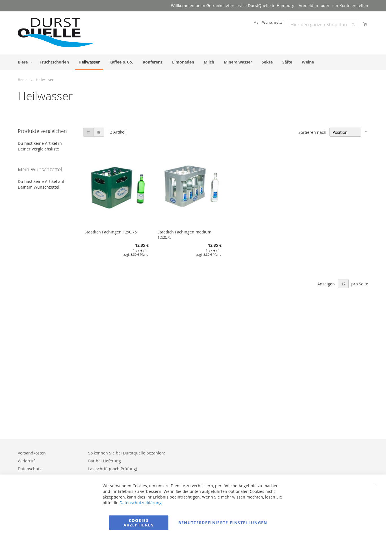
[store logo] (57, 32)
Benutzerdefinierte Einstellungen (222, 522)
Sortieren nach (312, 132)
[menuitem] (23, 61)
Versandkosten (32, 453)
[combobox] (323, 24)
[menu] (193, 62)
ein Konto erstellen (350, 5)
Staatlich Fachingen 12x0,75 (110, 232)
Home (23, 79)
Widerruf (26, 461)
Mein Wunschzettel (268, 22)
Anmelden (308, 5)
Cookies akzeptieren (138, 523)
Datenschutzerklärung (141, 502)
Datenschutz (30, 468)
